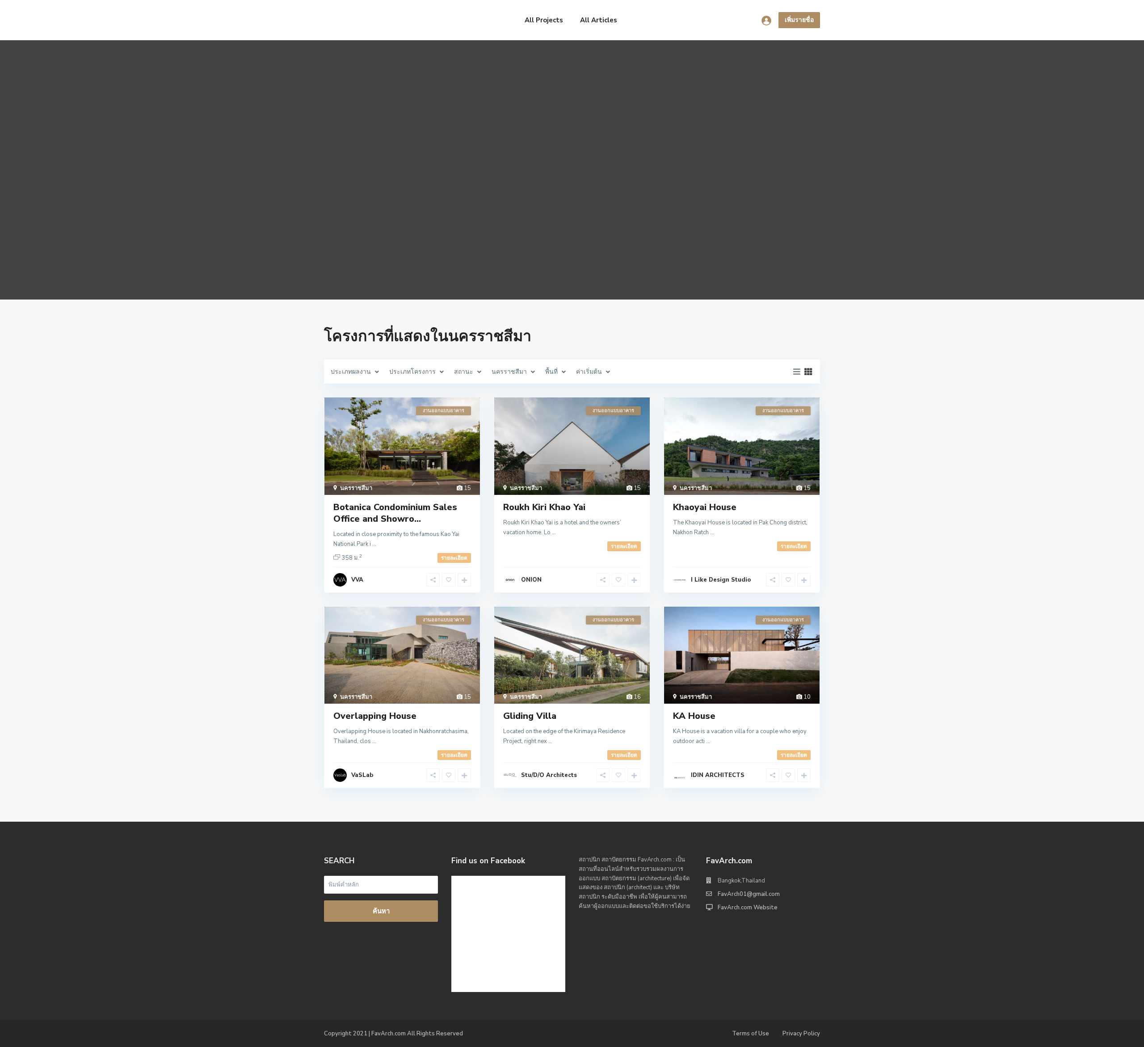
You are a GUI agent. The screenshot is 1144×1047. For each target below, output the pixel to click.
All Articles (598, 20)
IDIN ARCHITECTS (717, 775)
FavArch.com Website (748, 907)
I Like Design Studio (721, 580)
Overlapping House (374, 716)
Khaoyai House (704, 507)
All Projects (544, 20)
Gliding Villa (529, 716)
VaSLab (362, 775)
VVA (357, 580)
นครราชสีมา (356, 488)
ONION (531, 580)
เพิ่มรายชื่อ (799, 20)
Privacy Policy (801, 1034)
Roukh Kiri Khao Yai (544, 507)
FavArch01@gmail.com (749, 894)
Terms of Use (750, 1034)
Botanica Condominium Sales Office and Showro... (395, 513)
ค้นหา (381, 911)
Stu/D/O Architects (549, 775)
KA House (694, 716)
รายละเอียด (454, 557)
